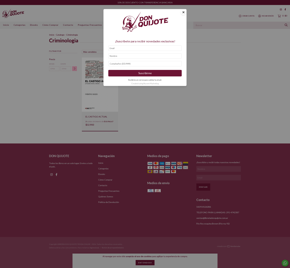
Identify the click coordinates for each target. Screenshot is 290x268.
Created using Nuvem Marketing (145, 83)
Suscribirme (145, 73)
